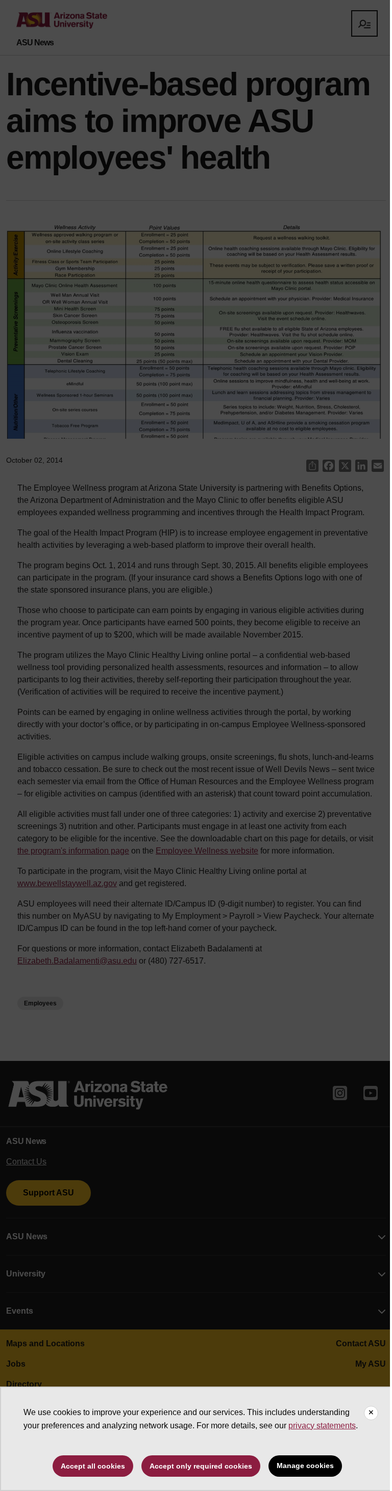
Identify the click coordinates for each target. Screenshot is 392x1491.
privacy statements (322, 1425)
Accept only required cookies (201, 1466)
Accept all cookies (93, 1466)
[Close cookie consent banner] (371, 1413)
